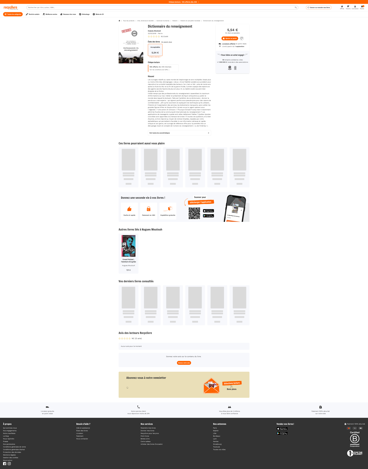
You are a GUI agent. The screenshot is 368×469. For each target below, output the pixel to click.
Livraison (79, 433)
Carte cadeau (146, 441)
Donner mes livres (147, 431)
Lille (214, 433)
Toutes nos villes (219, 449)
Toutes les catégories (14, 14)
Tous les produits (128, 20)
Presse (5, 441)
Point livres (145, 436)
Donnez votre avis (184, 363)
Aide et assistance (83, 428)
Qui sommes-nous (10, 428)
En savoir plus (166, 42)
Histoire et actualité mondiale (190, 20)
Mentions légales (9, 455)
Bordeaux (216, 436)
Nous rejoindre (8, 439)
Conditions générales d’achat (14, 449)
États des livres (82, 431)
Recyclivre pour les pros (150, 433)
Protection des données (12, 452)
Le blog (6, 436)
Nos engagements (9, 431)
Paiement (79, 436)
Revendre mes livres (148, 428)
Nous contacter (82, 439)
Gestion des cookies (10, 458)
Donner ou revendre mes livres (320, 7)
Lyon (215, 439)
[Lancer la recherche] (296, 7)
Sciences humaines (163, 20)
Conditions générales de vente (14, 447)
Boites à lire (145, 439)
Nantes (215, 441)
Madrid (215, 431)
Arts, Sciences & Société (145, 20)
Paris (215, 428)
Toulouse (216, 447)
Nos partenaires (9, 444)
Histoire (174, 20)
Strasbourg (217, 444)
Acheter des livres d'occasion (152, 444)
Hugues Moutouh (154, 31)
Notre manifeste (9, 433)
